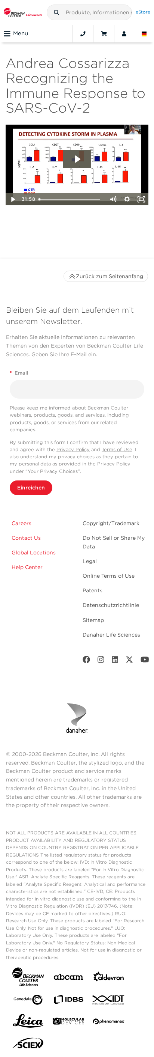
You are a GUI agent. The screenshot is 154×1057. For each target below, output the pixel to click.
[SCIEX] (28, 1045)
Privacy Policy (73, 449)
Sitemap (93, 620)
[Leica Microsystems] (28, 1023)
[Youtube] (145, 661)
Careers (21, 523)
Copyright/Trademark (111, 523)
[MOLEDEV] (68, 1022)
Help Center (27, 567)
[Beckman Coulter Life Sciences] (23, 12)
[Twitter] (129, 661)
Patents (92, 590)
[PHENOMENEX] (108, 1023)
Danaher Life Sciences (111, 635)
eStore (143, 12)
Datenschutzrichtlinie (111, 605)
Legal (90, 561)
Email (19, 373)
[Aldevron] (108, 978)
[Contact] (83, 33)
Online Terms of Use (109, 576)
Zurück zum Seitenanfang (109, 276)
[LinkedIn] (115, 661)
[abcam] (68, 978)
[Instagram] (101, 661)
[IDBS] (68, 1001)
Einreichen (31, 488)
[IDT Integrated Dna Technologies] (108, 1001)
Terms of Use (117, 449)
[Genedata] (28, 1001)
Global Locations (34, 553)
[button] (56, 12)
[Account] (124, 33)
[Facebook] (86, 661)
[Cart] (103, 33)
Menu (20, 33)
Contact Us (26, 538)
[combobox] (89, 12)
